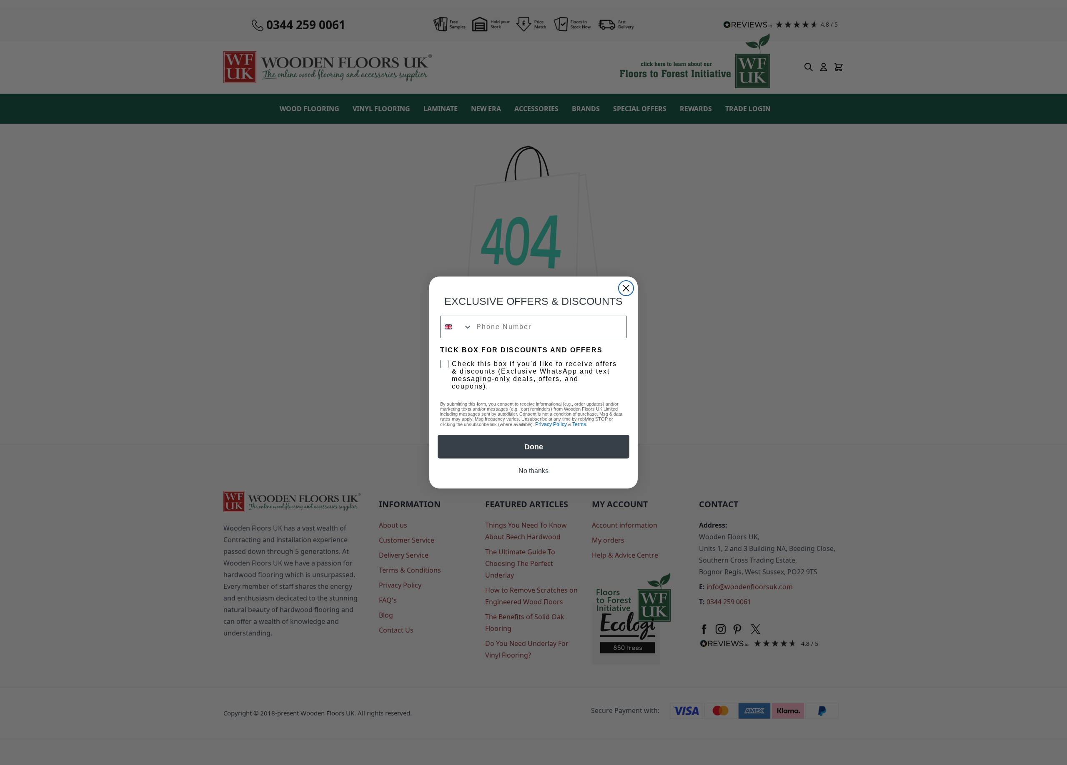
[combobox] (456, 327)
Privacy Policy (551, 424)
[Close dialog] (626, 288)
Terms (579, 424)
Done (533, 447)
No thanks (533, 470)
